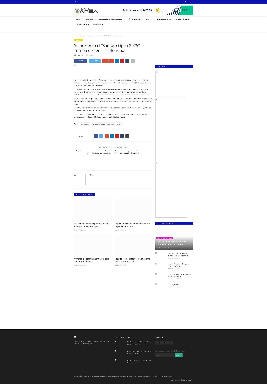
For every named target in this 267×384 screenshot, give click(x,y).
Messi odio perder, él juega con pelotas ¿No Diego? (179, 265)
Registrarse (188, 2)
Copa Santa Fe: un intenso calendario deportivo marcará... (132, 225)
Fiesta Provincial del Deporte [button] (158, 19)
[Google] (107, 136)
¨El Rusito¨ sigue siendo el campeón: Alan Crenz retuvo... (178, 255)
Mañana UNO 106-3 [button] (134, 19)
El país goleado (173, 285)
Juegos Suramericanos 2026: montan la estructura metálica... (139, 352)
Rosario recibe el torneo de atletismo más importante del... (132, 260)
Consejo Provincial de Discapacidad (103, 124)
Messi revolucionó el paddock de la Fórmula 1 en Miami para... (91, 225)
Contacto (77, 2)
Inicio (75, 35)
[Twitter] (101, 136)
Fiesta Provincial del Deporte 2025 (181, 380)
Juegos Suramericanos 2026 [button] (110, 19)
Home (78, 19)
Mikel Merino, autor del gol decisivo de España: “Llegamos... (139, 343)
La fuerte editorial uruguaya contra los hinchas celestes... (139, 362)
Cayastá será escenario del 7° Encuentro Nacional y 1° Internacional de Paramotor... (93, 152)
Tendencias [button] (97, 24)
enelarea (81, 55)
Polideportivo (82, 35)
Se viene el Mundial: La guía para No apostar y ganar (179, 275)
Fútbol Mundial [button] (182, 19)
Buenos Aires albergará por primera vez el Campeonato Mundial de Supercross (130, 152)
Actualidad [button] (90, 19)
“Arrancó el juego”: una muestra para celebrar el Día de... (91, 260)
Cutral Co (119, 124)
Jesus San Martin (85, 124)
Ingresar (179, 2)
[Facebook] (96, 136)
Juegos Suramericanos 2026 (164, 238)
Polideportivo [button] (82, 24)
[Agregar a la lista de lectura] (133, 61)
